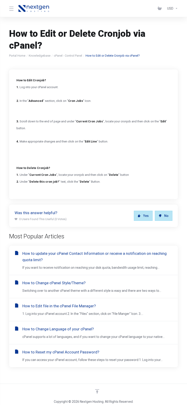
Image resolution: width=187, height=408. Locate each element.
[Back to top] (97, 391)
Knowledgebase (39, 55)
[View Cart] (160, 8)
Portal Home (17, 55)
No (166, 216)
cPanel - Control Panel (68, 55)
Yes (146, 216)
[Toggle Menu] (11, 8)
